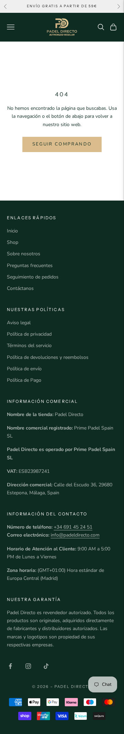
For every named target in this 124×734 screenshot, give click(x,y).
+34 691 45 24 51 (73, 527)
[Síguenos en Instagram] (28, 666)
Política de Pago (24, 380)
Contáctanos (20, 288)
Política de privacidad (29, 334)
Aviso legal (19, 322)
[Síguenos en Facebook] (10, 666)
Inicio (12, 231)
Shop (12, 242)
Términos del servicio (29, 345)
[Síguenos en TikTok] (46, 666)
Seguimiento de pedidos (33, 277)
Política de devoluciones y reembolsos (48, 357)
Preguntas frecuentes (30, 265)
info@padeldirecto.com (75, 535)
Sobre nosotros (23, 253)
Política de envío (24, 368)
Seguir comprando (62, 144)
